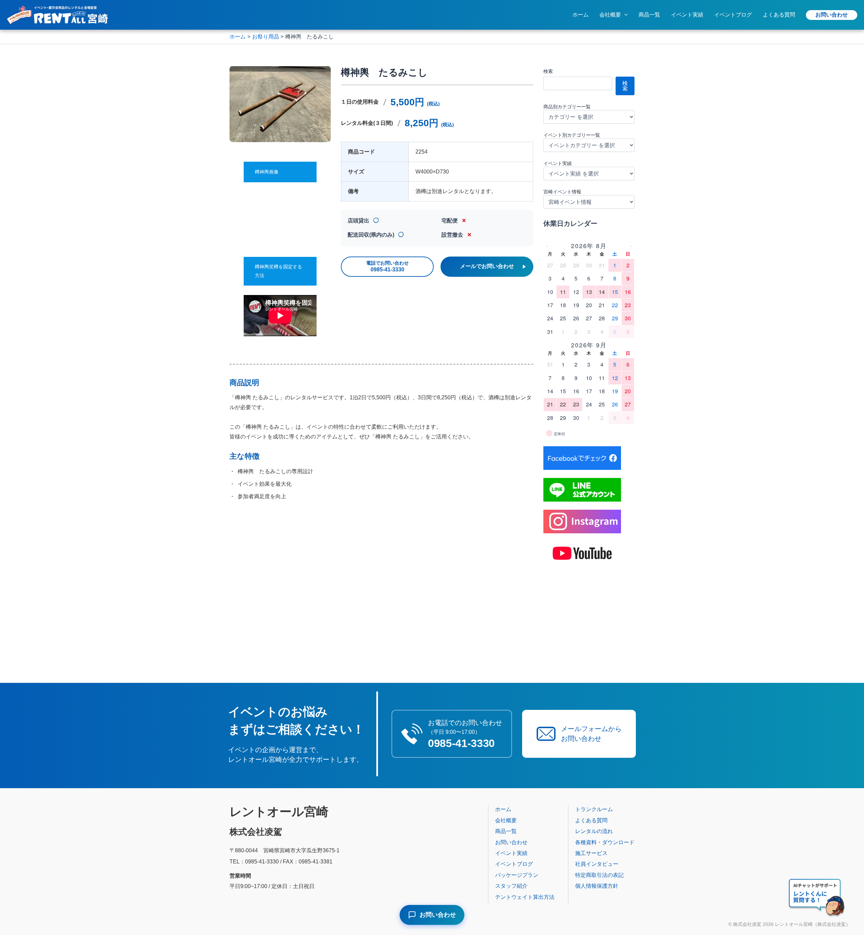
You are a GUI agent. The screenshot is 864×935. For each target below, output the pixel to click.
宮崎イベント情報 (562, 191)
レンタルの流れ (594, 831)
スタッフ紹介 (511, 886)
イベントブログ (733, 15)
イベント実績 (687, 15)
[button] (624, 14)
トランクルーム (594, 809)
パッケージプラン (516, 875)
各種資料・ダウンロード (604, 842)
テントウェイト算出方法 (525, 897)
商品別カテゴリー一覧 (567, 106)
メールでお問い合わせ (487, 266)
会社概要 (610, 15)
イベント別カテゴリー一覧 (571, 135)
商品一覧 (649, 15)
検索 (548, 71)
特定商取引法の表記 (599, 875)
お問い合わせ (831, 15)
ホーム (580, 15)
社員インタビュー (596, 864)
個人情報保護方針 (596, 886)
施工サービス (591, 853)
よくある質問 (779, 15)
